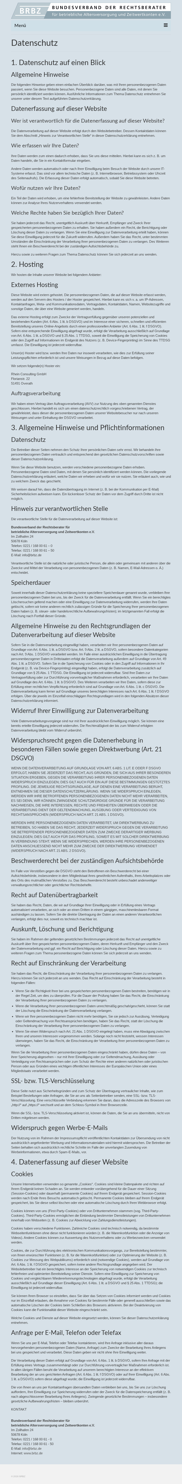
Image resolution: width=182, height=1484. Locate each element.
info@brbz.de (32, 1448)
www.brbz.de (33, 1453)
